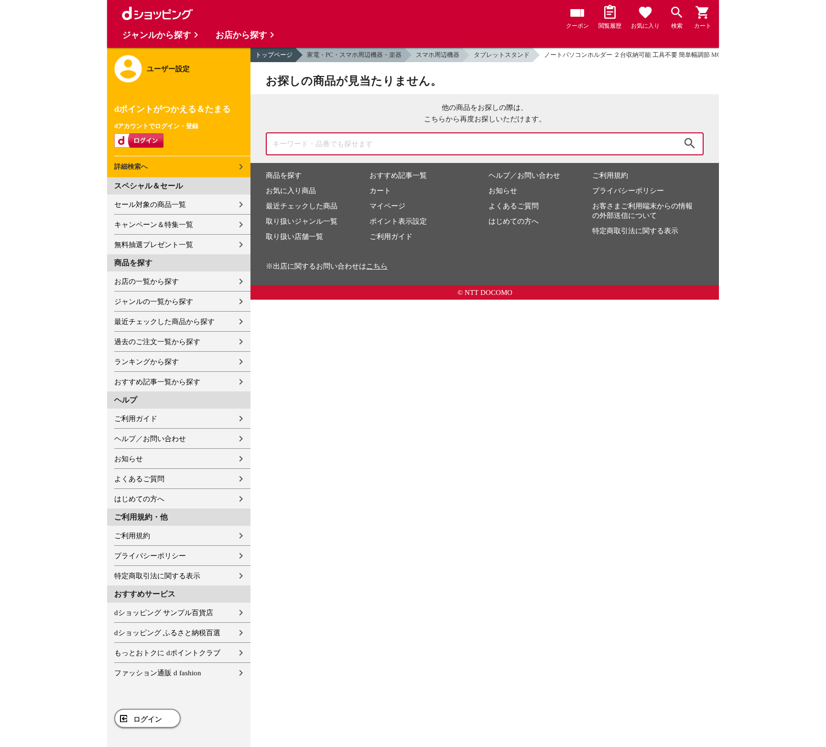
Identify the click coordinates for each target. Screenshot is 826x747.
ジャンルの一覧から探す (153, 301)
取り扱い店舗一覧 (294, 236)
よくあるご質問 (139, 479)
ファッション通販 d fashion (157, 673)
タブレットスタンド (502, 54)
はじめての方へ (139, 499)
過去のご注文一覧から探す (157, 342)
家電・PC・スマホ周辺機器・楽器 (354, 54)
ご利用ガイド (135, 418)
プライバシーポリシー (150, 556)
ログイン (147, 719)
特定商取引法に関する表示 (157, 576)
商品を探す (284, 175)
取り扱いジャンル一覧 (301, 221)
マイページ (387, 206)
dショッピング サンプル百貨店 (163, 613)
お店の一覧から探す (146, 281)
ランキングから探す (146, 362)
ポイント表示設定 (398, 221)
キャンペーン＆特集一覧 (153, 224)
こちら (377, 266)
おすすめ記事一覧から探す (157, 382)
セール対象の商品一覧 (150, 204)
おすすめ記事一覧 (398, 175)
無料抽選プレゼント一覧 (153, 245)
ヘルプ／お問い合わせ (150, 439)
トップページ (274, 54)
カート (380, 191)
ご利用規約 (132, 536)
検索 (689, 143)
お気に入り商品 (291, 191)
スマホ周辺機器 (437, 54)
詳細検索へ (131, 166)
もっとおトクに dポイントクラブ (167, 653)
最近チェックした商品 (301, 206)
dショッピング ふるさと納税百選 (167, 633)
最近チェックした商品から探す (164, 321)
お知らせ (128, 459)
